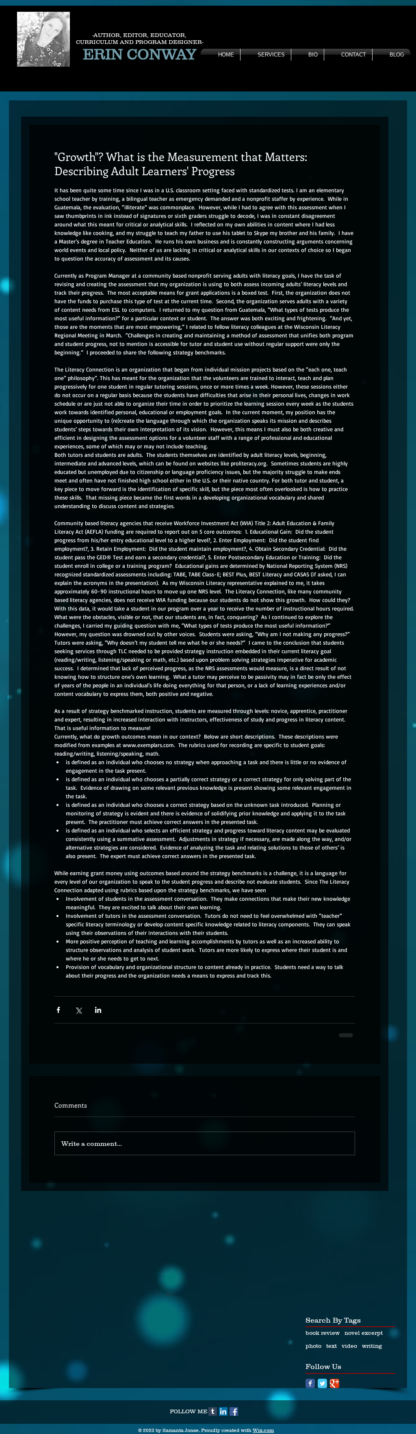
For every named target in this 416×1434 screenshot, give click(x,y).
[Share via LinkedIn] (98, 1010)
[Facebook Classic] (310, 1383)
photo (313, 1346)
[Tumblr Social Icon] (212, 1411)
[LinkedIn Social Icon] (223, 1411)
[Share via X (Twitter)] (78, 1010)
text (331, 1346)
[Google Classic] (334, 1383)
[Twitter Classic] (322, 1383)
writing (372, 1346)
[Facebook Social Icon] (234, 1411)
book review (323, 1333)
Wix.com (263, 1430)
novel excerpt (363, 1333)
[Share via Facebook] (58, 1010)
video (349, 1346)
